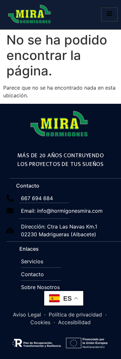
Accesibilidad (74, 322)
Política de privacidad (75, 314)
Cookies (40, 322)
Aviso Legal (27, 314)
